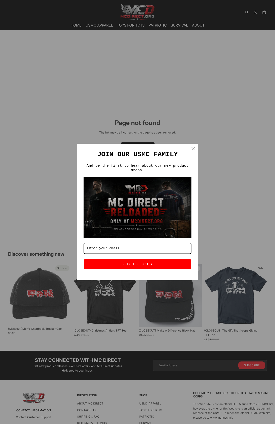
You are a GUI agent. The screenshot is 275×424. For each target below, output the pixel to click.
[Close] (193, 148)
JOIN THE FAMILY (137, 264)
